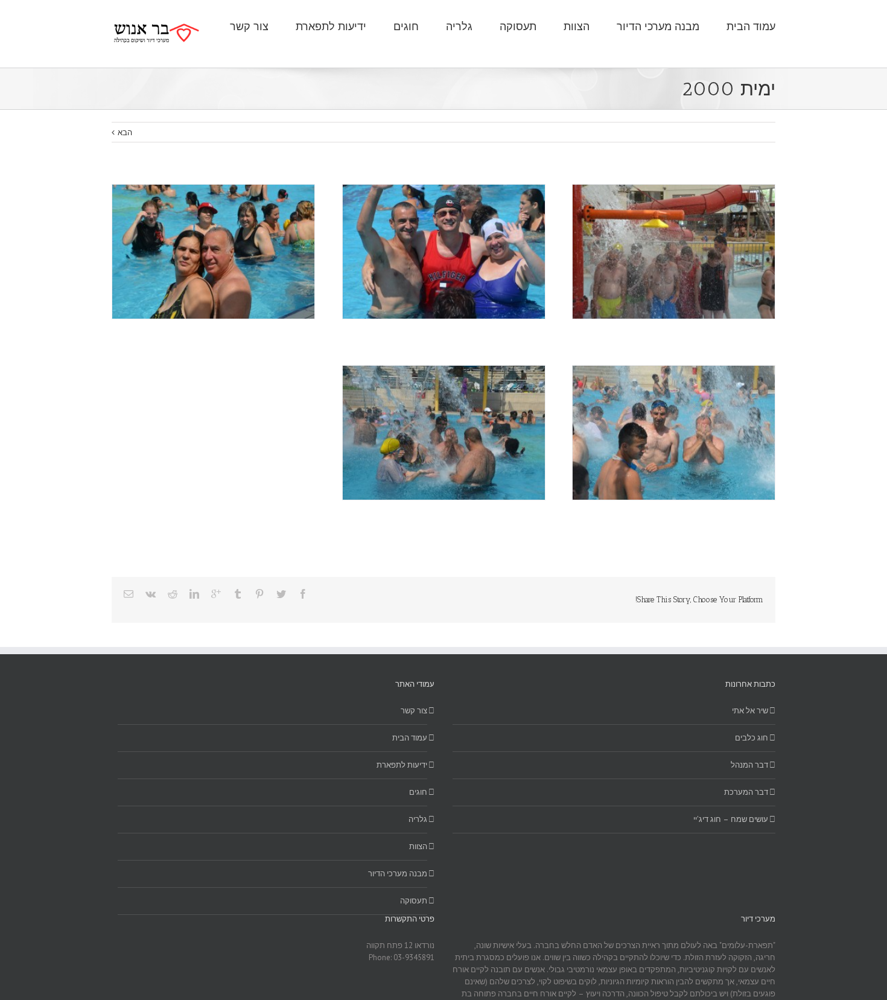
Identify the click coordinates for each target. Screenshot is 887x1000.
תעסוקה (413, 901)
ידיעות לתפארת (402, 765)
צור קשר (414, 710)
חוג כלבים (751, 738)
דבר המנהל (749, 765)
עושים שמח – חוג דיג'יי (730, 819)
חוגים (418, 792)
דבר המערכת (746, 792)
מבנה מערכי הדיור (397, 873)
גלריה (418, 819)
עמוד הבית (409, 738)
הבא (125, 132)
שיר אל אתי (750, 710)
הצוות (418, 846)
